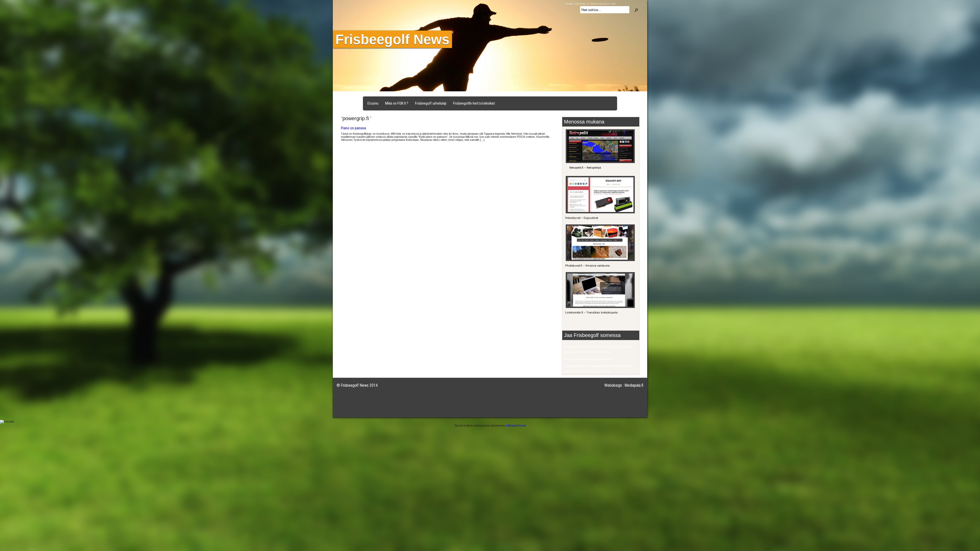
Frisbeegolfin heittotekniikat (474, 103)
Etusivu (373, 103)
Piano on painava (353, 128)
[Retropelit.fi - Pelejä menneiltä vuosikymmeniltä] (599, 162)
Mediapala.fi (634, 385)
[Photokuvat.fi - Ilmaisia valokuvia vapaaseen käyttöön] (599, 260)
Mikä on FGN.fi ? (396, 103)
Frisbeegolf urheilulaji (430, 103)
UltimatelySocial (515, 425)
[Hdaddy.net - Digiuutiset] (599, 212)
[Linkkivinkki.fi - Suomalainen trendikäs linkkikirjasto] (599, 307)
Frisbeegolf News (392, 39)
